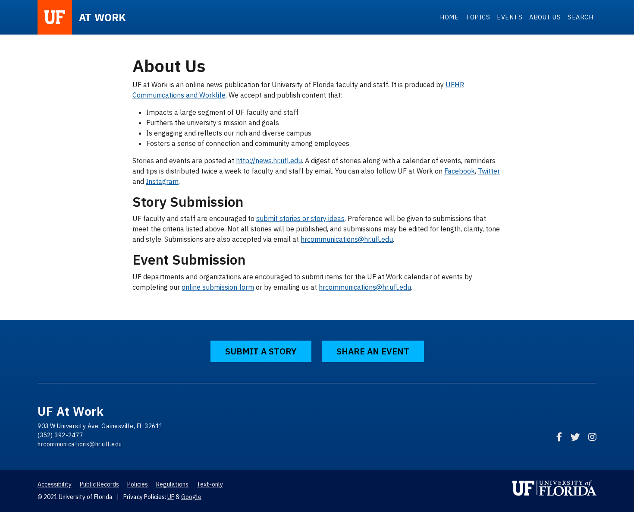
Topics (477, 17)
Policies (137, 484)
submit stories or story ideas (300, 218)
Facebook (459, 171)
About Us (545, 17)
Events (509, 17)
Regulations (172, 484)
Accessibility (55, 484)
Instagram (162, 181)
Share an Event (372, 351)
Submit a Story (261, 351)
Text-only (210, 484)
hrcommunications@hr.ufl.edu (347, 239)
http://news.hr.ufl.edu (269, 160)
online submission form (218, 287)
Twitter (489, 171)
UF (170, 497)
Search (580, 17)
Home (449, 17)
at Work (102, 17)
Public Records (99, 484)
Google (191, 497)
